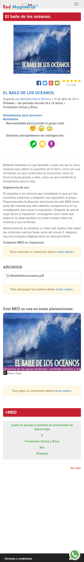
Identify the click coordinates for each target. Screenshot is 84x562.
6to (42, 447)
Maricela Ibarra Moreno (36, 99)
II (42, 435)
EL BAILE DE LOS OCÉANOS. (29, 92)
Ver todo (76, 468)
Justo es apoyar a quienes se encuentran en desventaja (42, 427)
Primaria (42, 453)
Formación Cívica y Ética (42, 441)
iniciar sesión (65, 252)
